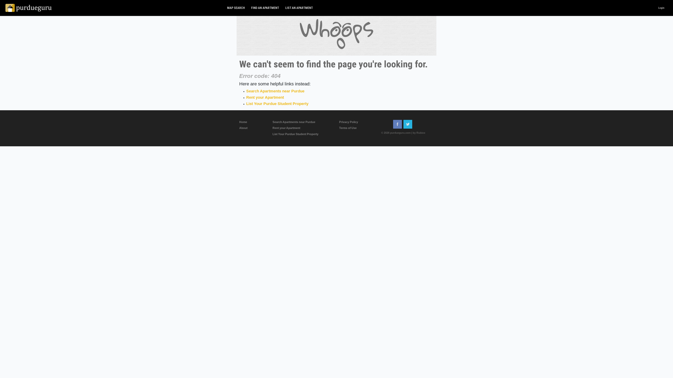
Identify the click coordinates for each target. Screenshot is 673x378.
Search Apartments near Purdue (275, 91)
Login (661, 7)
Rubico (420, 132)
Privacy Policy (348, 122)
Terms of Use (348, 128)
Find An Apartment (265, 8)
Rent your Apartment (265, 97)
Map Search (236, 8)
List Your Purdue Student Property (277, 104)
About (243, 128)
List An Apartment (299, 8)
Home (243, 122)
